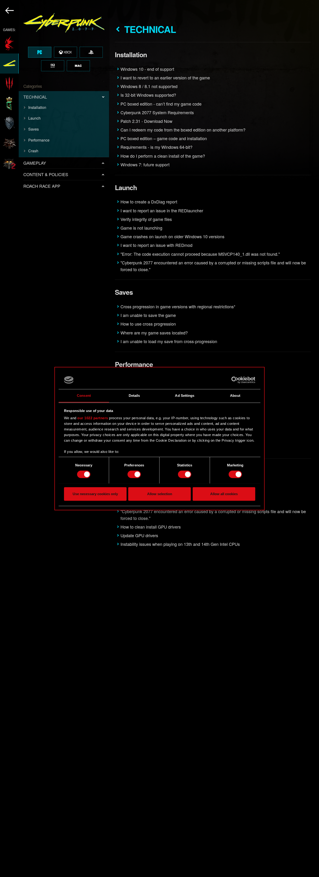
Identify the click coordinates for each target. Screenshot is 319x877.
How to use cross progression (148, 324)
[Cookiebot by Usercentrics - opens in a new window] (234, 379)
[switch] (134, 474)
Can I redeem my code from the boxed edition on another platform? (183, 130)
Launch (34, 118)
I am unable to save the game (148, 315)
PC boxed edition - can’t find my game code (161, 104)
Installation (37, 107)
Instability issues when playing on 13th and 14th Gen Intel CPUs (180, 544)
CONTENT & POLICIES (45, 174)
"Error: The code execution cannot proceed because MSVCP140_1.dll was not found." (200, 254)
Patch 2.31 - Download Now (146, 121)
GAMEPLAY (34, 163)
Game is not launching (141, 228)
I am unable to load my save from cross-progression (169, 341)
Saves (33, 129)
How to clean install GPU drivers (151, 527)
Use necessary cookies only (95, 494)
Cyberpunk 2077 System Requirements (157, 112)
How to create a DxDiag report (149, 202)
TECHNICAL (35, 97)
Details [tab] (134, 395)
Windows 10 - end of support (147, 69)
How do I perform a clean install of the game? (163, 156)
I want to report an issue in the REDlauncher (162, 210)
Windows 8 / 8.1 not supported (149, 86)
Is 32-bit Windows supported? (148, 95)
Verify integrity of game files (146, 219)
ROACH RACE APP (41, 186)
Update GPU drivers (139, 535)
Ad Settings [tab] (184, 395)
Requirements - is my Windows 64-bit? (156, 147)
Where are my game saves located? (154, 333)
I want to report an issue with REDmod (156, 245)
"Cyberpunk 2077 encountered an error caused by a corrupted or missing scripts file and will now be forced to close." (213, 265)
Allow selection (159, 494)
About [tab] (235, 395)
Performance (39, 140)
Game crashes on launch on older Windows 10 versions (172, 236)
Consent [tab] (84, 395)
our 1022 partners (92, 418)
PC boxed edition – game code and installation (164, 138)
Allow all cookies (224, 494)
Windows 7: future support (145, 164)
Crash (33, 150)
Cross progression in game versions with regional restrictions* (178, 306)
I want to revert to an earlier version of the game (165, 78)
